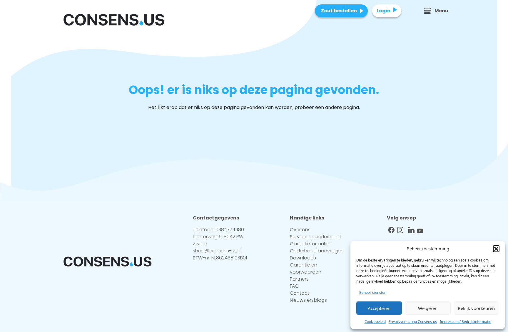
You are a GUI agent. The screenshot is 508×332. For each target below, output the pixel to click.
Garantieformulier (310, 243)
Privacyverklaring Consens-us (413, 321)
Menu (441, 10)
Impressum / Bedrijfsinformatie (465, 321)
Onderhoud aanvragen (317, 250)
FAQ (294, 286)
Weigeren (427, 308)
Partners (299, 279)
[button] (496, 248)
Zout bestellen (339, 10)
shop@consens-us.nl (217, 250)
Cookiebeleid (375, 321)
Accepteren (379, 308)
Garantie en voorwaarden (305, 268)
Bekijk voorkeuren (476, 308)
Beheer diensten (372, 292)
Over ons (300, 229)
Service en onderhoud (315, 236)
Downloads (303, 257)
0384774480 (229, 229)
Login (383, 10)
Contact (299, 293)
